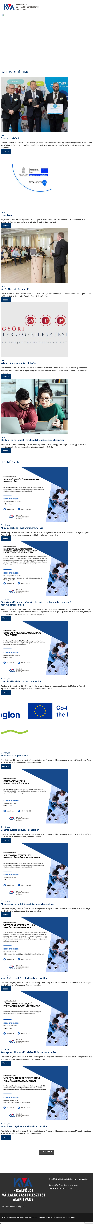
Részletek (5, 151)
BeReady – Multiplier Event (14, 755)
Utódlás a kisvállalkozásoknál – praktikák (21, 681)
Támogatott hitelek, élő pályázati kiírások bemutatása (28, 1052)
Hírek (3, 135)
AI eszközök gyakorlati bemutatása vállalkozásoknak (27, 903)
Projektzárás (7, 214)
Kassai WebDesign (60, 1217)
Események (5, 525)
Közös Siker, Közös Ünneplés (15, 289)
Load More (46, 1151)
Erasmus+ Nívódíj (10, 138)
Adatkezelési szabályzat (13, 1206)
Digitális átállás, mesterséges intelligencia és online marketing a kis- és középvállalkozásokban (36, 603)
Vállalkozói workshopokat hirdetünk (19, 363)
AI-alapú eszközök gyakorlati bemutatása (22, 527)
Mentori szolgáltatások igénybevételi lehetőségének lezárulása (32, 439)
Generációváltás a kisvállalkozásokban (20, 829)
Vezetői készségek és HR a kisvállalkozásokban (24, 978)
